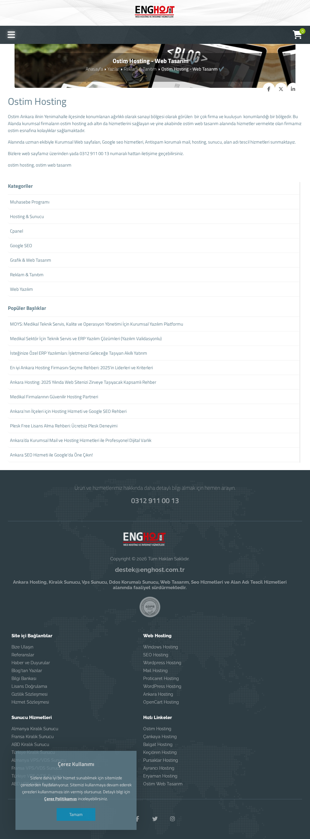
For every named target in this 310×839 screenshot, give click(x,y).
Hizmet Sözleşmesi (30, 702)
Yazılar (113, 68)
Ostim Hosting (157, 728)
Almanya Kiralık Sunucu (35, 728)
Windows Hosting (160, 647)
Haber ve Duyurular (31, 662)
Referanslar (23, 654)
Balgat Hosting (158, 744)
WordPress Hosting (162, 686)
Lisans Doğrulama (29, 686)
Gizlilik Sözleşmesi (30, 694)
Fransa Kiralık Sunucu (33, 736)
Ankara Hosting (158, 694)
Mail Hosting (155, 670)
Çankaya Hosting (160, 736)
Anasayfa (94, 68)
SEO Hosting (155, 654)
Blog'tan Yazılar (27, 670)
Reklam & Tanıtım (140, 68)
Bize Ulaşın (22, 647)
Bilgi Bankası (24, 678)
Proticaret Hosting (161, 678)
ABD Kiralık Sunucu (30, 744)
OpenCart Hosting (161, 702)
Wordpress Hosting (162, 662)
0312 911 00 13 (155, 500)
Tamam (76, 814)
